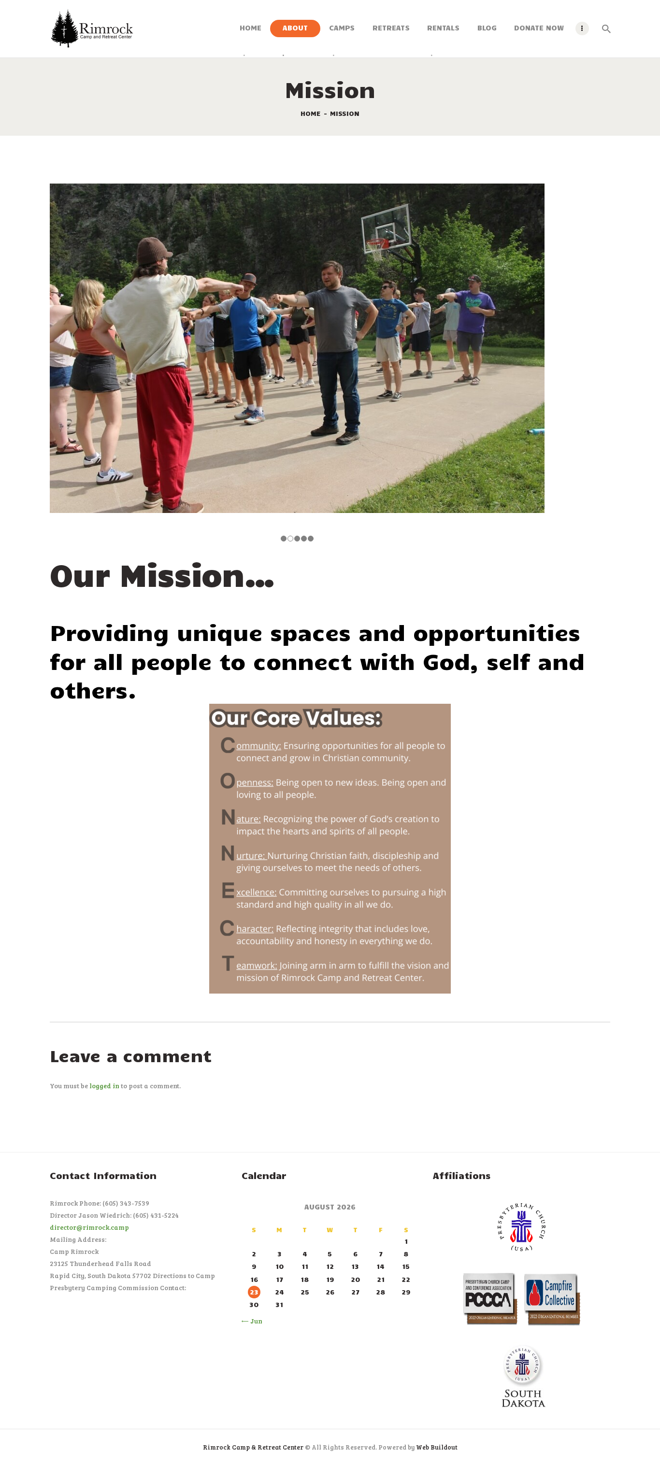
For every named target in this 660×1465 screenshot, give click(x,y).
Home (311, 113)
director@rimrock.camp (89, 1227)
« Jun (253, 1320)
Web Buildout (437, 1447)
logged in (104, 1085)
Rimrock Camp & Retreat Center (253, 1447)
